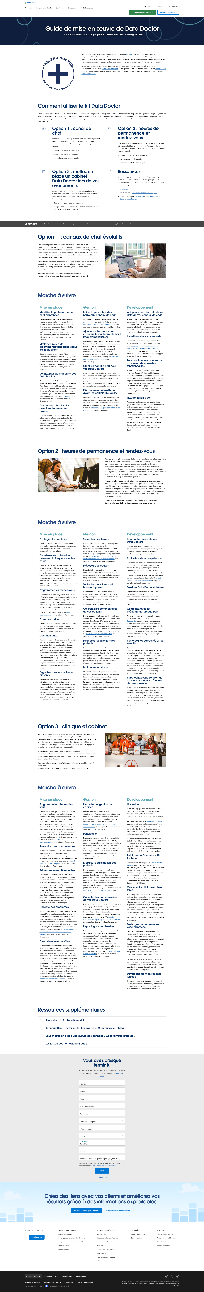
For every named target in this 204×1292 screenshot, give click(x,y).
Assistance (161, 1230)
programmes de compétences (146, 346)
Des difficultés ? (102, 1177)
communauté (160, 69)
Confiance (48, 1276)
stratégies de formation (136, 348)
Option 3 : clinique (93, 224)
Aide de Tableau (163, 1242)
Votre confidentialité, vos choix (59, 1286)
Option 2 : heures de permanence (70, 224)
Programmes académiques (106, 1257)
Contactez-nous (146, 6)
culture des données (110, 69)
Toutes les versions (163, 1246)
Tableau (129, 54)
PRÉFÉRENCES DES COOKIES (33, 1286)
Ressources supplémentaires (115, 224)
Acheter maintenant (168, 12)
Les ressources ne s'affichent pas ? (66, 1043)
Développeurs (67, 1276)
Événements (101, 1261)
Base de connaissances (165, 1234)
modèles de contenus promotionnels (98, 324)
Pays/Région (84, 1141)
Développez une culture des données (71, 1238)
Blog (56, 1276)
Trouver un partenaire (138, 1234)
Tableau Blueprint (88, 74)
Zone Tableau (101, 1253)
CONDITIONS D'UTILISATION (52, 1282)
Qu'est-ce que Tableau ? (67, 1230)
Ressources (124, 189)
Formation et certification (166, 1238)
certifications (65, 396)
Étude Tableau (63, 1246)
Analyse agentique (65, 1234)
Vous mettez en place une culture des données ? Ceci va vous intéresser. (90, 1035)
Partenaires (135, 1230)
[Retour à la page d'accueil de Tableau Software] (34, 2)
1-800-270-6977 (160, 6)
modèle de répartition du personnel (54, 979)
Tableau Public (102, 1234)
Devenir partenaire (137, 1238)
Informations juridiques (32, 1282)
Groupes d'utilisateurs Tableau (107, 1238)
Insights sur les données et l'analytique (72, 1242)
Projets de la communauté (106, 1249)
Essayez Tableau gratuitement (86, 1210)
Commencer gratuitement (142, 12)
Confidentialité (68, 1282)
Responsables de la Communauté (108, 1242)
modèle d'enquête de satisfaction (99, 634)
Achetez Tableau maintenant (118, 1210)
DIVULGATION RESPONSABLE (85, 1282)
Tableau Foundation (154, 821)
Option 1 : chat (48, 224)
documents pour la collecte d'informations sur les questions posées (58, 931)
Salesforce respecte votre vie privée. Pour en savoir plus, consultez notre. (102, 1164)
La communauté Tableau (106, 1230)
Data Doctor (139, 196)
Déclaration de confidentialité (104, 1166)
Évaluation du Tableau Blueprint (144, 193)
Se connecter (173, 6)
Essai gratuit (37, 1237)
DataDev (100, 1246)
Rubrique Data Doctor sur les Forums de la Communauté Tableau (85, 1028)
